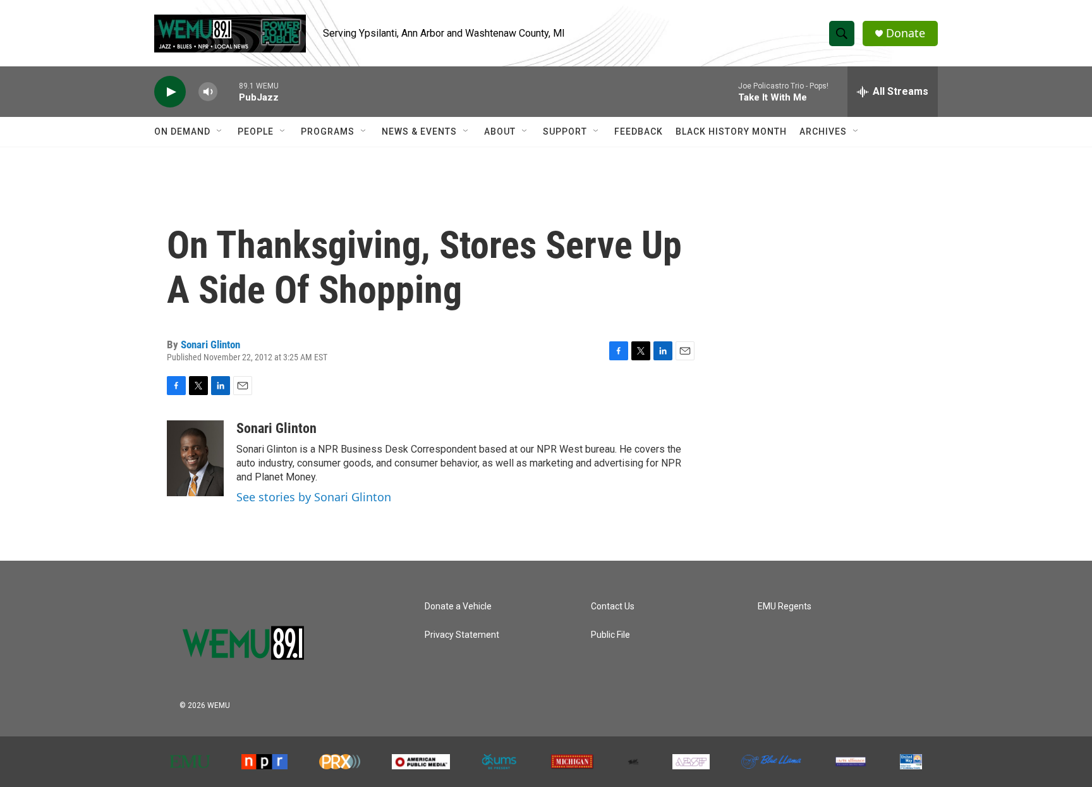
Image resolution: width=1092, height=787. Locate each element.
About (500, 131)
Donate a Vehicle (458, 606)
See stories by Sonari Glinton (313, 496)
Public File (610, 635)
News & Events (419, 131)
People (256, 131)
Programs (328, 131)
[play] (170, 92)
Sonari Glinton (210, 344)
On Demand (182, 131)
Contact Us (612, 606)
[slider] (228, 91)
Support (565, 131)
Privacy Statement (462, 635)
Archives (823, 131)
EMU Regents (784, 606)
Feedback (638, 131)
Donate (905, 33)
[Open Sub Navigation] (220, 131)
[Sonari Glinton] (195, 458)
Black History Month (731, 131)
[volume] (208, 92)
